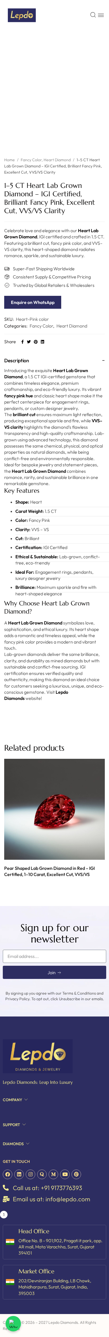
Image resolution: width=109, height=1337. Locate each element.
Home (9, 159)
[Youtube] (65, 1174)
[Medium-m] (53, 1174)
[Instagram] (30, 1174)
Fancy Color (31, 159)
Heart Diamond (57, 159)
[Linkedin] (19, 1174)
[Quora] (42, 1174)
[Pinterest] (76, 1174)
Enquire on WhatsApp (32, 302)
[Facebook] (7, 1174)
